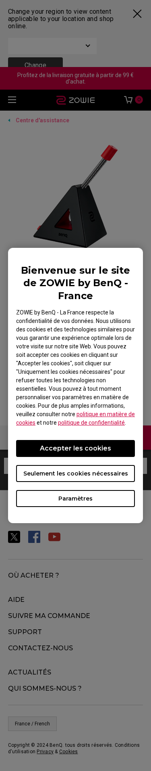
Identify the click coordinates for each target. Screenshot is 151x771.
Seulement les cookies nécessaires (75, 473)
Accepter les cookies (75, 448)
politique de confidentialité (91, 422)
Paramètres (75, 498)
